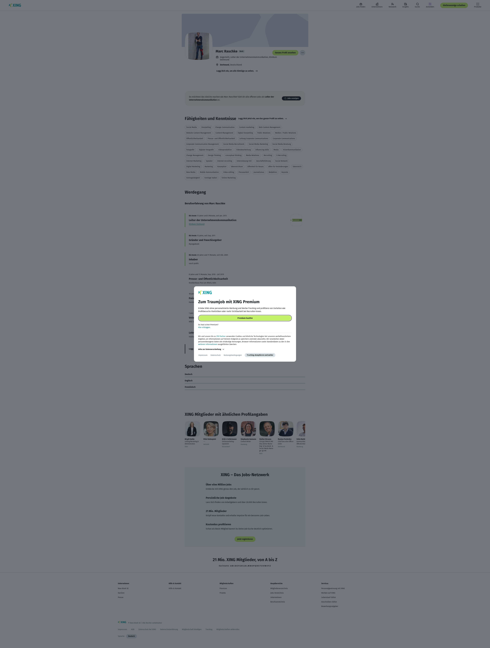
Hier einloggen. (204, 327)
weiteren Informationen (207, 344)
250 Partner (221, 336)
